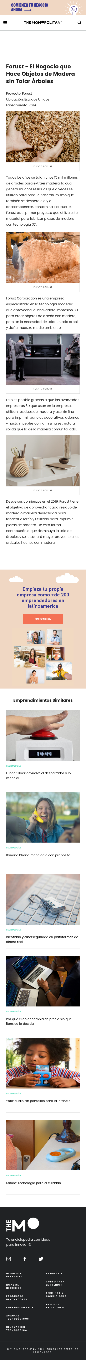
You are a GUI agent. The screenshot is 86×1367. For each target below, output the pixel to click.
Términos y (56, 1294)
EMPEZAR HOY (43, 619)
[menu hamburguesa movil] (5, 23)
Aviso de (55, 1306)
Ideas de (13, 1286)
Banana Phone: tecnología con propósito (38, 855)
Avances (17, 1317)
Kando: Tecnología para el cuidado (33, 1183)
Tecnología (13, 766)
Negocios (14, 1275)
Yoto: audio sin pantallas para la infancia (38, 1101)
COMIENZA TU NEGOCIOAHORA (29, 7)
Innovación (16, 1328)
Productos (16, 1297)
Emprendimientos (20, 1308)
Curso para (55, 1283)
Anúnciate (54, 1274)
